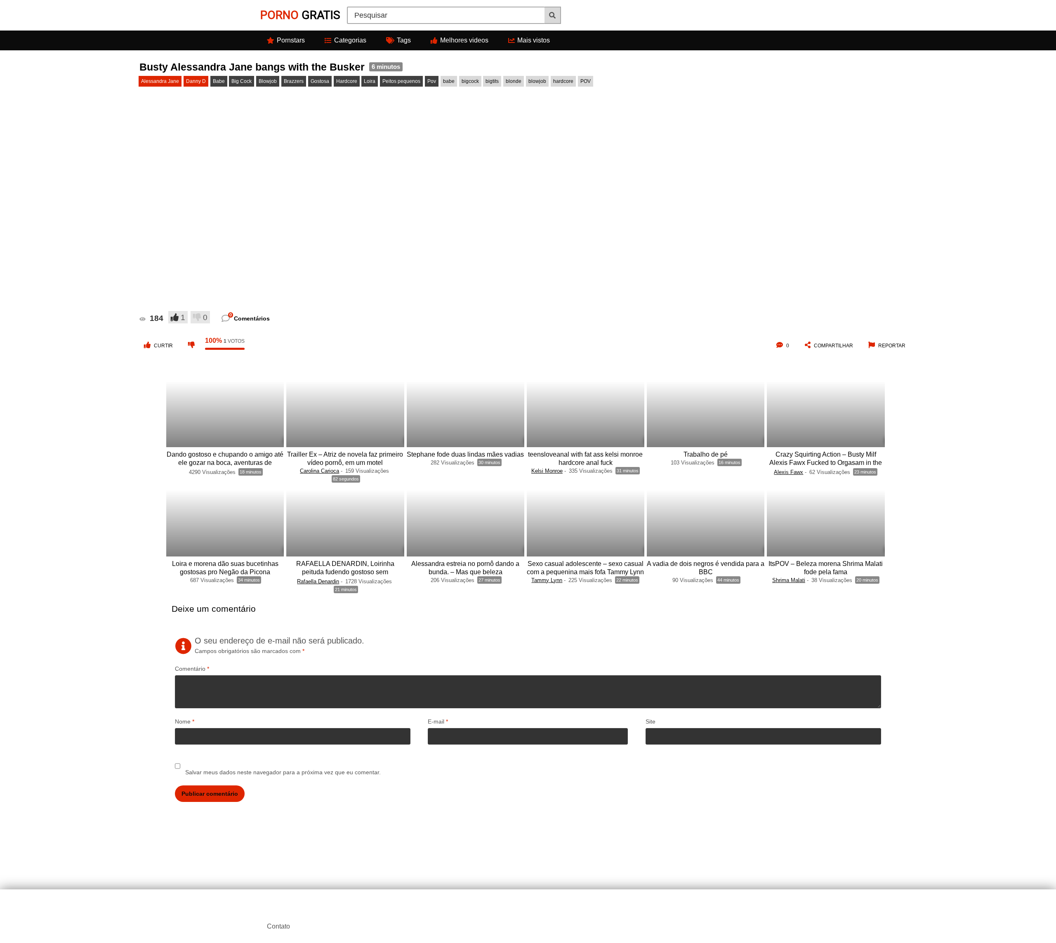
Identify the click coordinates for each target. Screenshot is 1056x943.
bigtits (492, 81)
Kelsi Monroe (547, 471)
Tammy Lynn (546, 580)
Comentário (192, 668)
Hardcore (346, 81)
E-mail (438, 721)
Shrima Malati (788, 580)
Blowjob (268, 81)
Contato (278, 926)
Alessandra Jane (160, 81)
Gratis (300, 15)
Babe (219, 81)
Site (650, 721)
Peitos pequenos (401, 81)
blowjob (537, 81)
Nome (184, 721)
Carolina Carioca (319, 471)
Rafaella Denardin (318, 581)
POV (585, 81)
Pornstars (291, 40)
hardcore (563, 81)
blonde (513, 81)
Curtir (163, 346)
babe (449, 81)
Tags (404, 40)
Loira (369, 81)
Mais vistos (533, 40)
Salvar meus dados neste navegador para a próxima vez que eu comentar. (283, 772)
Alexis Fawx (788, 472)
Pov (431, 81)
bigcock (470, 81)
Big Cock (241, 81)
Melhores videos (464, 40)
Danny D (196, 81)
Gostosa (320, 81)
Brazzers (294, 81)
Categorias (350, 40)
